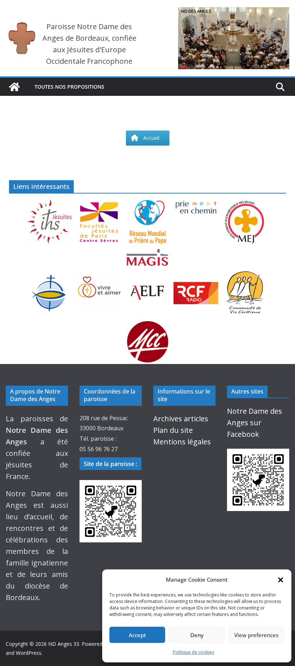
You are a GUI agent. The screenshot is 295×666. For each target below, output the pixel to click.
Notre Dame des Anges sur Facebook (254, 422)
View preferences (256, 635)
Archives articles (180, 418)
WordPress (28, 652)
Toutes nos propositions (69, 86)
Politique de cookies (193, 652)
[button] (280, 579)
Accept (137, 635)
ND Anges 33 (63, 643)
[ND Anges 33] (14, 87)
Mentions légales (182, 442)
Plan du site (173, 430)
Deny (197, 635)
